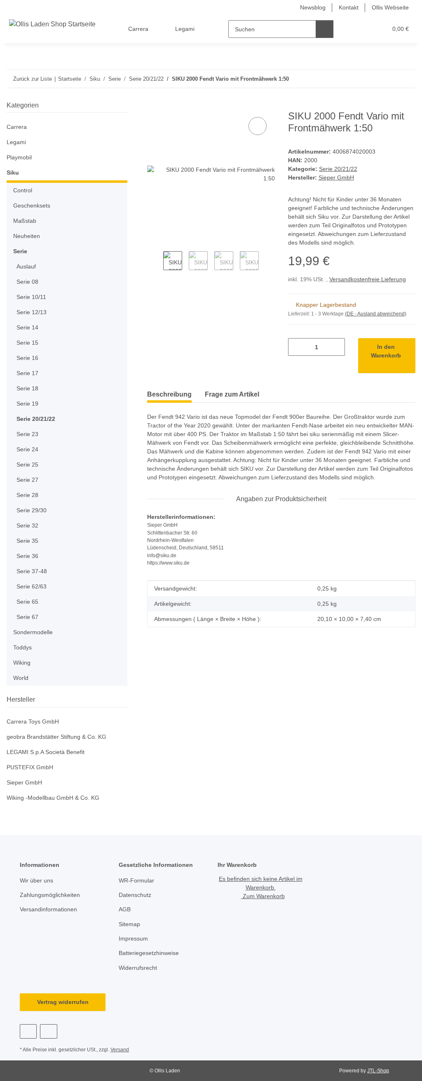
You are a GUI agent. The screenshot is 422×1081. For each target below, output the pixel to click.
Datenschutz (135, 895)
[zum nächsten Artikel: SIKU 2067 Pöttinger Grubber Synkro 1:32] (406, 79)
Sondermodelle (33, 632)
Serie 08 (27, 281)
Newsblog (313, 7)
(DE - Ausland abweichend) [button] (375, 314)
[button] (349, 29)
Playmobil (19, 157)
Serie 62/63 (31, 586)
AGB (125, 909)
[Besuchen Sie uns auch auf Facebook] (28, 1031)
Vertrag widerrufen (63, 1002)
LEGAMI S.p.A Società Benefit (45, 752)
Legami (16, 142)
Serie (20, 251)
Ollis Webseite (390, 7)
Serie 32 (27, 525)
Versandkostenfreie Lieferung (367, 279)
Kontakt (349, 7)
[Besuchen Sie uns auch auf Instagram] (48, 1031)
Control (22, 190)
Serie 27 (27, 479)
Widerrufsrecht (138, 967)
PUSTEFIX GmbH (30, 767)
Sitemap (129, 924)
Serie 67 (27, 617)
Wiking (21, 662)
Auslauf (26, 266)
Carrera (17, 127)
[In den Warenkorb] (153, 105)
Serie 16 (27, 358)
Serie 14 (27, 327)
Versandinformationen (48, 909)
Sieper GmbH (24, 782)
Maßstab (24, 220)
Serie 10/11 (31, 297)
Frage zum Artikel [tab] (232, 394)
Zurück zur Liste (32, 79)
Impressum (133, 938)
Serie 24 (27, 449)
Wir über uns (36, 880)
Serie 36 (27, 556)
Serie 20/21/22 (338, 169)
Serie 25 (27, 464)
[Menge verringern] (297, 347)
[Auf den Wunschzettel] (258, 126)
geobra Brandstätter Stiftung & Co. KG (56, 736)
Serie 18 (27, 388)
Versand (119, 1050)
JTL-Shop (378, 1071)
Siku (13, 172)
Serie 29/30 (31, 510)
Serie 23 (27, 434)
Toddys (22, 647)
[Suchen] (324, 29)
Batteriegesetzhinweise (149, 953)
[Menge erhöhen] (336, 347)
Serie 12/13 (31, 312)
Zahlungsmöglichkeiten (50, 895)
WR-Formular (136, 880)
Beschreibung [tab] (169, 394)
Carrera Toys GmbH (33, 721)
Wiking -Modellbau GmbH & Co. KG (53, 797)
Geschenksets (31, 205)
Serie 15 (27, 342)
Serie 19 (27, 403)
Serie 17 (27, 373)
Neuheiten (26, 236)
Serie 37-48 (31, 571)
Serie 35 (27, 540)
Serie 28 (27, 495)
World (20, 678)
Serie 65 (27, 601)
